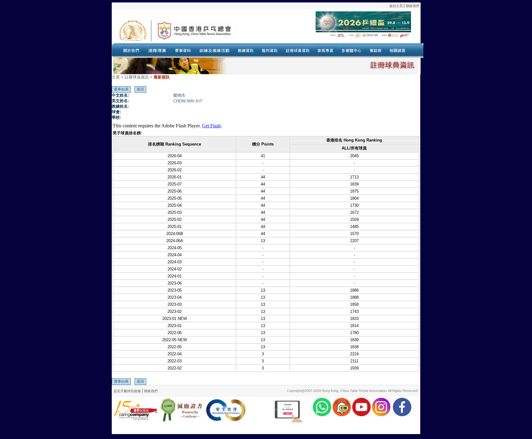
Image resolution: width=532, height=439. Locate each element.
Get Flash (211, 125)
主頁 (116, 77)
